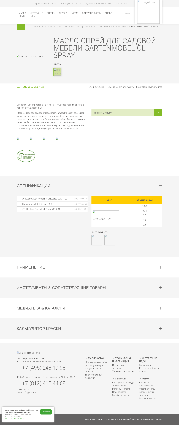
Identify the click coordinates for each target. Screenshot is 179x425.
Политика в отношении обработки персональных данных (133, 419)
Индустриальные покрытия (93, 376)
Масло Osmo (96, 358)
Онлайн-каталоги (120, 395)
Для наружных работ (95, 365)
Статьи (108, 13)
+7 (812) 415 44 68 (43, 383)
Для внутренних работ (96, 362)
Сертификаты (146, 385)
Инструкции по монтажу (119, 367)
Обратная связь (147, 388)
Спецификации (96, 87)
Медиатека (141, 87)
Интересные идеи (148, 360)
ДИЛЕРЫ (51, 13)
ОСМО (75, 13)
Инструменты (127, 87)
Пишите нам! (23, 389)
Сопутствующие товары (93, 370)
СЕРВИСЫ (63, 13)
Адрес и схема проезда (146, 393)
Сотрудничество (91, 13)
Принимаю (46, 412)
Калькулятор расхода (123, 382)
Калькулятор (155, 87)
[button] (30, 26)
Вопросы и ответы (121, 388)
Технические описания (123, 371)
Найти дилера (103, 112)
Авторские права (93, 419)
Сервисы (120, 378)
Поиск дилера (119, 392)
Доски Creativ (119, 385)
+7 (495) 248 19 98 (43, 368)
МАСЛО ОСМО (22, 14)
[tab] (89, 186)
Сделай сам (145, 365)
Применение (112, 87)
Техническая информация (121, 360)
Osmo (145, 378)
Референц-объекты (149, 368)
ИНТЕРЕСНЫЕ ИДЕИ (36, 14)
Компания (144, 382)
